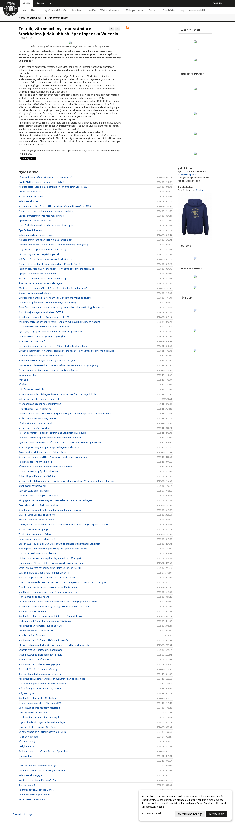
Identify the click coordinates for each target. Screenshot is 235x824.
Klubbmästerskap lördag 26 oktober (37, 698)
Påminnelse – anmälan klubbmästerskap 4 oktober (45, 466)
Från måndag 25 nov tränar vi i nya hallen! (40, 688)
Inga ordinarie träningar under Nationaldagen (42, 722)
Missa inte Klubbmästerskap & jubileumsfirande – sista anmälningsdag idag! (58, 365)
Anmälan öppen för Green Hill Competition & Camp (45, 640)
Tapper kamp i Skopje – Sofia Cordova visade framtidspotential (52, 563)
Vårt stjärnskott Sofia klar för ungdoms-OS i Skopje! (45, 620)
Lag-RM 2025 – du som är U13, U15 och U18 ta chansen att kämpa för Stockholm (60, 543)
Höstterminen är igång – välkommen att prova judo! (45, 177)
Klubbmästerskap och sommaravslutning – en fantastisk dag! (50, 616)
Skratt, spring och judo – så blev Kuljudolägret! (43, 452)
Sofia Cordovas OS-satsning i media (37, 418)
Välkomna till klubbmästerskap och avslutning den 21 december (52, 678)
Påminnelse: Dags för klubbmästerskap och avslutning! (47, 210)
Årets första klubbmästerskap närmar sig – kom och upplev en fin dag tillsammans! (62, 307)
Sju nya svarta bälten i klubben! (35, 292)
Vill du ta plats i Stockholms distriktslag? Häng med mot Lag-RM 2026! (54, 186)
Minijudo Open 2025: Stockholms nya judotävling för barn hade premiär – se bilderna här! (65, 413)
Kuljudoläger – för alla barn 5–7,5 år (37, 476)
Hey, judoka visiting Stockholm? (35, 794)
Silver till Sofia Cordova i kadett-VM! (37, 514)
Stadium (200, 190)
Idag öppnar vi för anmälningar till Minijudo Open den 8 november (53, 548)
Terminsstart (25, 756)
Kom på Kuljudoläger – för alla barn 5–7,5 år (41, 312)
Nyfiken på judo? (27, 374)
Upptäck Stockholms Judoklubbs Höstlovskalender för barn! (50, 437)
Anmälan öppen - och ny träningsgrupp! (39, 664)
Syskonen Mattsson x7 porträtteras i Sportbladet (44, 751)
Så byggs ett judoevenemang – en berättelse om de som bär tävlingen (55, 500)
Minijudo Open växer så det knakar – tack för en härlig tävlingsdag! (53, 244)
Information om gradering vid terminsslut (40, 403)
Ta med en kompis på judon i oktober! (38, 471)
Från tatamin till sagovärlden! (34, 596)
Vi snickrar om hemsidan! (32, 341)
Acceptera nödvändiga (190, 814)
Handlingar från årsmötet (32, 635)
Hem (27, 3)
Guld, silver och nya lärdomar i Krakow (39, 505)
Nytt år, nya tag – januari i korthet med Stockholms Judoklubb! (50, 331)
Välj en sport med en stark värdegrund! (39, 399)
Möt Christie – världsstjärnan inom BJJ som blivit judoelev (48, 591)
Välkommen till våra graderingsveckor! (38, 235)
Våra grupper (42, 3)
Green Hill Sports (187, 174)
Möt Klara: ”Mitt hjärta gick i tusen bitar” (39, 495)
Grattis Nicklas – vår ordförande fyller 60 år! (41, 181)
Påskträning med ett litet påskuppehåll (39, 254)
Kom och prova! (27, 784)
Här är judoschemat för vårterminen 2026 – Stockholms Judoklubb (53, 345)
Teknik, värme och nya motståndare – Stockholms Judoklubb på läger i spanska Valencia (68, 31)
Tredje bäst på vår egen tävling (35, 534)
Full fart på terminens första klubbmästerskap (43, 278)
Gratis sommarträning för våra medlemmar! (41, 215)
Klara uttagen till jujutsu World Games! (38, 553)
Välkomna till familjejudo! (32, 775)
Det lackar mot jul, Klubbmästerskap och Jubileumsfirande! (49, 370)
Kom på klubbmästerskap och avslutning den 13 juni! (46, 225)
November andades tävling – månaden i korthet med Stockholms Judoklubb (58, 394)
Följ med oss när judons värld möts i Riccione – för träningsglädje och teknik (58, 601)
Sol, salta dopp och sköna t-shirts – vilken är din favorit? (48, 577)
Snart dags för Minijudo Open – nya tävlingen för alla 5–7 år (50, 447)
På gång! (23, 384)
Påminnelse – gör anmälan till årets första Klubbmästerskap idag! (53, 288)
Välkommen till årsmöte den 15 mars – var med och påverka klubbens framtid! (59, 321)
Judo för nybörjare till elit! (32, 389)
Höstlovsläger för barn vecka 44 (35, 461)
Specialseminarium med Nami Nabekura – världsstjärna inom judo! (53, 456)
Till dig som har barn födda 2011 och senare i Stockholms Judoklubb (54, 645)
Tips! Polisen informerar (31, 230)
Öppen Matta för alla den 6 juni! (35, 220)
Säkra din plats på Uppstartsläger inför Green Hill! (45, 572)
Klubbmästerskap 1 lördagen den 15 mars (40, 654)
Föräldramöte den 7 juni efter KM (36, 630)
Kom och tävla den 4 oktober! (34, 490)
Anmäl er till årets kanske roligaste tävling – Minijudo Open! (49, 263)
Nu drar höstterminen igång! (33, 529)
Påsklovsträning (27, 741)
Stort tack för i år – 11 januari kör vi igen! (39, 669)
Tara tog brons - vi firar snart (33, 712)
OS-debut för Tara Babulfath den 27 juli (39, 717)
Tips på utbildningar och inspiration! (37, 273)
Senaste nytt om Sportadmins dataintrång (40, 649)
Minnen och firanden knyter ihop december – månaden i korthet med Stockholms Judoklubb (66, 350)
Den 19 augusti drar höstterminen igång (39, 707)
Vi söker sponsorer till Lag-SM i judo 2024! (40, 702)
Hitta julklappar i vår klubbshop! (35, 408)
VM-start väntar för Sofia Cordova (36, 519)
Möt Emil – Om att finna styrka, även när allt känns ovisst (48, 259)
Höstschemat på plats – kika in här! (37, 538)
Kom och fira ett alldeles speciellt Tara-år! (40, 673)
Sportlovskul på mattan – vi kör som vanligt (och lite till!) (47, 302)
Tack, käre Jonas (27, 746)
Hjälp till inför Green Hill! (31, 196)
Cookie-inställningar (23, 814)
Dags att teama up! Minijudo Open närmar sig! (42, 249)
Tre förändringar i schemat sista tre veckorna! (42, 683)
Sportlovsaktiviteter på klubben (35, 659)
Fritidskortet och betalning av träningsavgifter (42, 336)
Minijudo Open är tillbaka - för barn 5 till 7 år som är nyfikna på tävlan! (55, 297)
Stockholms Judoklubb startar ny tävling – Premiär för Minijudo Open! (54, 606)
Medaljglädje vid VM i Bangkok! (35, 427)
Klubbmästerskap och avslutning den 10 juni (42, 770)
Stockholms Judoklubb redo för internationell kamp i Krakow (50, 509)
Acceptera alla (216, 814)
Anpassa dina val (151, 813)
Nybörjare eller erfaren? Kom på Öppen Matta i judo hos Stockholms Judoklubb (60, 442)
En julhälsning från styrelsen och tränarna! (41, 355)
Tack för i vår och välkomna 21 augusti (38, 765)
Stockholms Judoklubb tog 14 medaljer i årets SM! (44, 317)
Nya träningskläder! (29, 736)
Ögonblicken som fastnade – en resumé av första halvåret (49, 587)
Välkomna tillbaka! (28, 201)
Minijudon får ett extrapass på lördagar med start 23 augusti (50, 558)
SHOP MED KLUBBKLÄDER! (32, 799)
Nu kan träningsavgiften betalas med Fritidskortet (44, 326)
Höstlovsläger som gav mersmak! (36, 423)
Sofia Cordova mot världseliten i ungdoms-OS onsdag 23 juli (50, 567)
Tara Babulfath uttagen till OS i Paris (37, 727)
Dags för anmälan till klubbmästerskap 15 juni (42, 731)
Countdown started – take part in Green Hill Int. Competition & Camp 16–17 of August (62, 582)
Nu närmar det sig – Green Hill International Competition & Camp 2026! (55, 206)
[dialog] (185, 805)
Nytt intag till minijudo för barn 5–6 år (38, 780)
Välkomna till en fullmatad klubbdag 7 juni (40, 625)
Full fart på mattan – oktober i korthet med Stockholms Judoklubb (52, 432)
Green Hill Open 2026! (30, 191)
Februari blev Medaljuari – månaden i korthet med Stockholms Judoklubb (56, 268)
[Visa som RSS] (127, 28)
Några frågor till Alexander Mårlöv (36, 789)
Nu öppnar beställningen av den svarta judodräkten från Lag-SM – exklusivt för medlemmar (66, 481)
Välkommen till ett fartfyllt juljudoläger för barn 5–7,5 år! (47, 360)
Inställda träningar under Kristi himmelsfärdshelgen (45, 239)
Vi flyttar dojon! (26, 693)
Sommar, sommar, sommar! (33, 611)
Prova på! (24, 379)
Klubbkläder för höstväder (32, 485)
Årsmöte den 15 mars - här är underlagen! (40, 283)
